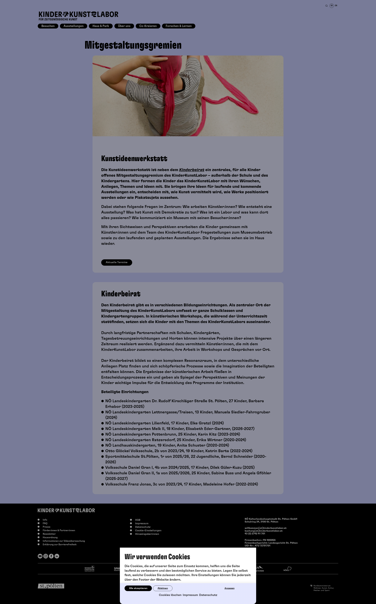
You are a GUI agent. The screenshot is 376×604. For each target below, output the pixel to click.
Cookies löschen (170, 595)
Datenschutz (208, 595)
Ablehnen (163, 588)
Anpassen (230, 588)
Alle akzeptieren (138, 588)
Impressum (190, 595)
